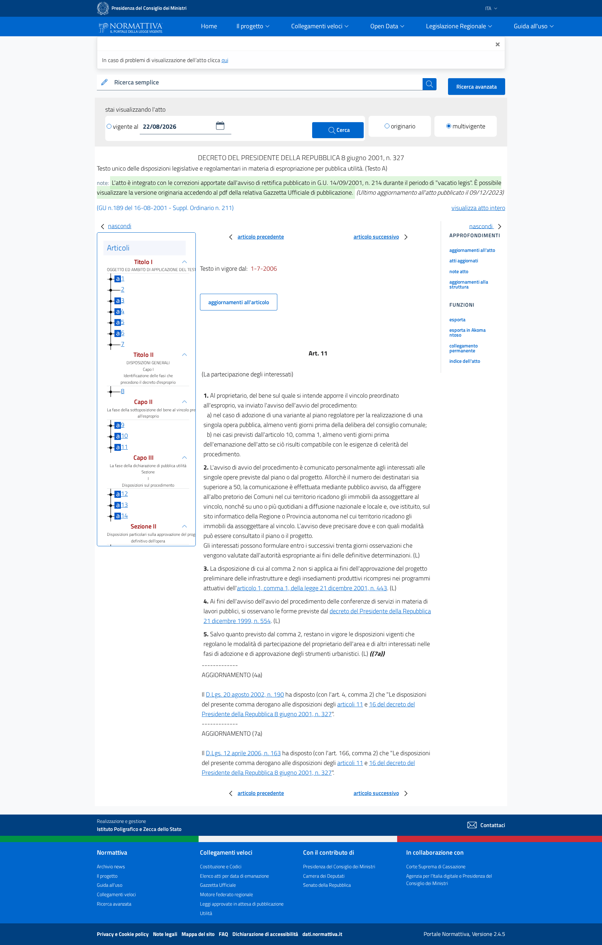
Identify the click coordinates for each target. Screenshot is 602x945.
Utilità (206, 913)
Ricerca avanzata (476, 86)
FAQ (224, 934)
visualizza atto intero (478, 207)
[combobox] (267, 82)
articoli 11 (350, 704)
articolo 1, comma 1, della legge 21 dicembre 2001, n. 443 (312, 588)
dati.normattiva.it (322, 934)
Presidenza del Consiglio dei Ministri (339, 866)
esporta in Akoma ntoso (467, 332)
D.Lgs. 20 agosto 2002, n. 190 (245, 694)
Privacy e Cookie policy (123, 934)
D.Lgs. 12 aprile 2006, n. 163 (243, 753)
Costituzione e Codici (220, 866)
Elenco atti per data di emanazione (234, 875)
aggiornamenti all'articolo (238, 302)
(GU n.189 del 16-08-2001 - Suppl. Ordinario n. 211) (165, 207)
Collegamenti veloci (116, 894)
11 (124, 446)
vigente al (126, 126)
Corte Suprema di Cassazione (435, 866)
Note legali (165, 934)
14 (124, 515)
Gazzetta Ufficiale (218, 884)
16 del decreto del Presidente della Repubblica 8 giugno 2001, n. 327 (308, 709)
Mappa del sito (199, 934)
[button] (220, 126)
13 (124, 504)
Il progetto (107, 875)
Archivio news (111, 866)
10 (124, 435)
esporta (457, 319)
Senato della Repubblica (327, 884)
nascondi (119, 226)
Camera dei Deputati (324, 875)
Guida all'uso (109, 884)
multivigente (469, 126)
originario (403, 126)
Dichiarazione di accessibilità (265, 934)
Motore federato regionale (226, 894)
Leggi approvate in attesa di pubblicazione (242, 903)
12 (124, 493)
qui (225, 60)
